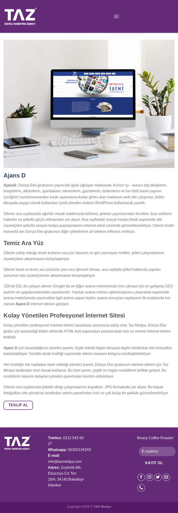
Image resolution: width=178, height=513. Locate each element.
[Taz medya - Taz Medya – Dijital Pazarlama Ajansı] (26, 16)
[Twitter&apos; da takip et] (158, 477)
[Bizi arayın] (141, 488)
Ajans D (14, 175)
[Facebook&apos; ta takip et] (141, 477)
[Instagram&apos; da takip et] (149, 477)
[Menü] (116, 16)
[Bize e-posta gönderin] (166, 477)
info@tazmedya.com (65, 461)
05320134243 (79, 450)
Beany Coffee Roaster (155, 438)
